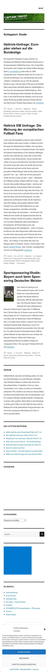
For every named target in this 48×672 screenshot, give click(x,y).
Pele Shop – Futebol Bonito (15, 602)
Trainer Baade (11, 614)
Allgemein (27, 109)
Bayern (34, 109)
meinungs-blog (11, 598)
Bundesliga (7, 111)
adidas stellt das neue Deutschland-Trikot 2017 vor (23, 432)
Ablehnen (24, 658)
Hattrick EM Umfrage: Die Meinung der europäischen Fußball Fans (24, 129)
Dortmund (28, 111)
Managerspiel (26, 261)
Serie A (17, 113)
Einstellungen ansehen (24, 664)
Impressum (36, 669)
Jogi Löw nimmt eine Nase (15, 448)
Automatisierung (12, 592)
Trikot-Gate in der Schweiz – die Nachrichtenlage (23, 441)
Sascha (9, 109)
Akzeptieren (24, 652)
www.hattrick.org (14, 71)
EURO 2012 (7, 258)
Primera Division (9, 113)
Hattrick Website (15, 247)
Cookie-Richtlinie (14, 669)
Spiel (37, 261)
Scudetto (9, 605)
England (38, 256)
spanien (23, 113)
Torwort (8, 611)
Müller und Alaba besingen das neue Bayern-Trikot (24, 454)
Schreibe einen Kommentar (12, 116)
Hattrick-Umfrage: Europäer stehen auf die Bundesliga (21, 48)
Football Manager (9, 261)
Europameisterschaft (29, 258)
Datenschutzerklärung (25, 669)
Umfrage (34, 113)
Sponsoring (12, 355)
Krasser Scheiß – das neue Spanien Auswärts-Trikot (24, 451)
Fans (38, 258)
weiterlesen (40, 103)
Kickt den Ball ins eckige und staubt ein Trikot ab (23, 444)
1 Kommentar (20, 263)
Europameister (17, 258)
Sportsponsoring (22, 355)
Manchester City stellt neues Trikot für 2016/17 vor (24, 438)
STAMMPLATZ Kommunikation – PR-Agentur (23, 608)
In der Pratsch (11, 595)
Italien (40, 111)
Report (33, 261)
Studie (29, 113)
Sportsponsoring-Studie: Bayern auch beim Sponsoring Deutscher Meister (23, 276)
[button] (45, 629)
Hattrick (34, 111)
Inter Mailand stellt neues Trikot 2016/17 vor (21, 435)
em (34, 256)
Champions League (18, 111)
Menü (41, 8)
